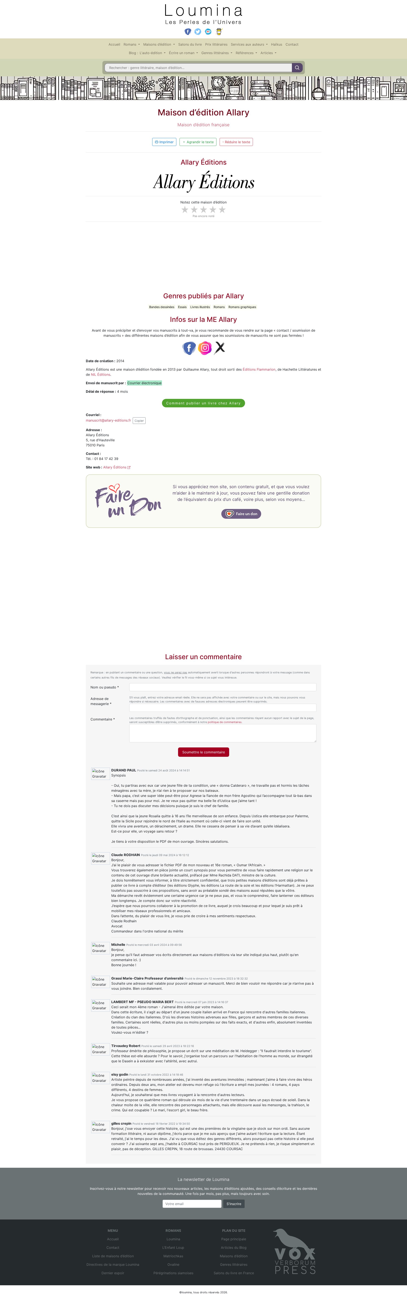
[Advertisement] (203, 255)
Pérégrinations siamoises (173, 1273)
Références (245, 53)
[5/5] (222, 209)
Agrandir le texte (200, 142)
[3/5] (203, 209)
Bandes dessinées (161, 307)
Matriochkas (173, 1256)
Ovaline (173, 1264)
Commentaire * (103, 719)
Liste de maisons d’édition (113, 1256)
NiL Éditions (100, 374)
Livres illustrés (200, 307)
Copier (139, 420)
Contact (292, 44)
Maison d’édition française (203, 124)
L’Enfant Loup (173, 1247)
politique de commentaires (225, 722)
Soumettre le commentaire (203, 752)
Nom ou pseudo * (105, 687)
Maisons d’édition (157, 44)
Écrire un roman (182, 53)
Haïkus (276, 44)
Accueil (114, 44)
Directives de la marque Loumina (112, 1264)
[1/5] (185, 209)
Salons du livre (190, 44)
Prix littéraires (216, 44)
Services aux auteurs (248, 44)
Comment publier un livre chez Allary (203, 403)
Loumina (173, 1239)
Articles (267, 53)
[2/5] (194, 209)
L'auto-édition (151, 53)
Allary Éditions (115, 467)
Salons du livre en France (234, 1273)
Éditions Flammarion (259, 369)
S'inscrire (234, 1204)
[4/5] (212, 209)
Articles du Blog (234, 1247)
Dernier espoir (113, 1273)
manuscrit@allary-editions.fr (108, 420)
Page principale (233, 1239)
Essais (182, 307)
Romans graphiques (242, 307)
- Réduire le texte (236, 142)
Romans (130, 44)
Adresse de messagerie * (101, 701)
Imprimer (166, 142)
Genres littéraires (215, 53)
